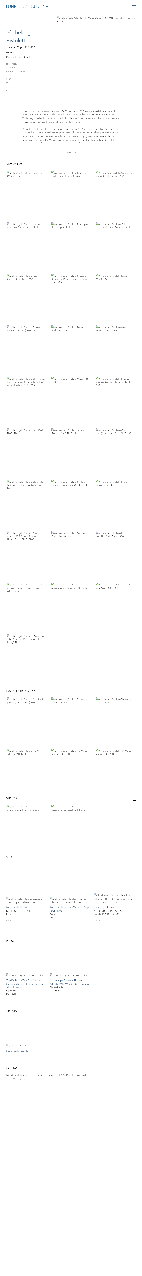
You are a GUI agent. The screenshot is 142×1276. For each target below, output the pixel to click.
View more (71, 152)
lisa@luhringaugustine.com (22, 1078)
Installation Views (15, 72)
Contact (10, 90)
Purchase (10, 920)
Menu (134, 6)
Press (9, 83)
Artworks (11, 68)
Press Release (13, 64)
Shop (8, 79)
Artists (9, 87)
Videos (9, 75)
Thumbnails (134, 800)
